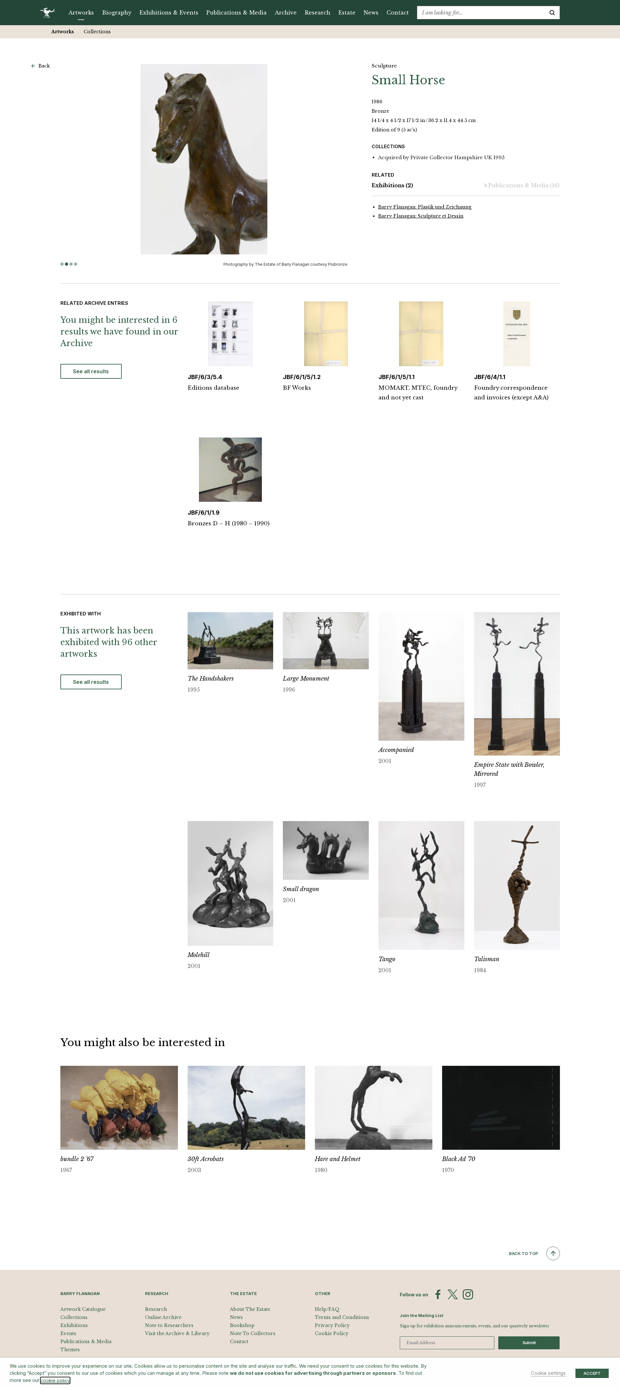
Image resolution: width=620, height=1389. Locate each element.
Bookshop (242, 1325)
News (371, 12)
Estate (347, 12)
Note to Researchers (169, 1325)
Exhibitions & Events (169, 12)
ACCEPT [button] (592, 1373)
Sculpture (384, 66)
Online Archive (163, 1317)
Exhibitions (392, 185)
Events (68, 1333)
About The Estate (250, 1309)
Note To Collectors (252, 1333)
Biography (116, 12)
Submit (529, 1342)
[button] (62, 264)
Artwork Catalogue (83, 1309)
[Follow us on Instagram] (468, 1294)
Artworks (81, 12)
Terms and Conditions (342, 1317)
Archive (286, 12)
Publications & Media (236, 12)
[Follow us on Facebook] (438, 1294)
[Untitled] (203, 159)
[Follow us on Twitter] (453, 1294)
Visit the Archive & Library (177, 1333)
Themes (70, 1350)
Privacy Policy (332, 1325)
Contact (398, 12)
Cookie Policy (331, 1333)
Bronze (380, 111)
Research (317, 12)
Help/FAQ (327, 1309)
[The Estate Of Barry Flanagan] (49, 12)
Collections (97, 32)
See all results (91, 371)
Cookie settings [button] (548, 1373)
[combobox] (481, 12)
